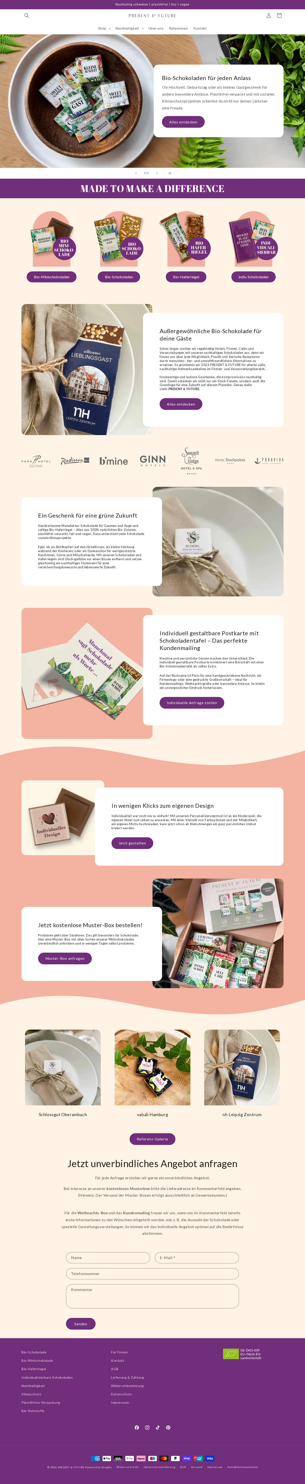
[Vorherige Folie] (136, 173)
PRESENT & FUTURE (71, 1467)
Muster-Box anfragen (65, 958)
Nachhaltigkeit (33, 1386)
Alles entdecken (181, 404)
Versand (197, 1467)
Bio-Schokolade (33, 1352)
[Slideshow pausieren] (169, 173)
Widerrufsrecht (128, 1467)
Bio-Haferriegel (186, 276)
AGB (115, 1369)
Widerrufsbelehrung (127, 1386)
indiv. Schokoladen (254, 276)
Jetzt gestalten (50, 112)
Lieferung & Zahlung (127, 1377)
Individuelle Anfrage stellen (192, 703)
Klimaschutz (31, 1394)
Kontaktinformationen (242, 1467)
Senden (80, 1324)
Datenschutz (121, 1394)
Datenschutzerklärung (159, 1467)
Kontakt (117, 1360)
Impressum (120, 1402)
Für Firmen (119, 1352)
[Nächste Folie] (157, 173)
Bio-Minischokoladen (51, 276)
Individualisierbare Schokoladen (47, 1377)
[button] (26, 15)
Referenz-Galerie (152, 1139)
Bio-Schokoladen (119, 276)
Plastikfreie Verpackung (40, 1402)
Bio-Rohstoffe (33, 1411)
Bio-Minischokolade (37, 1360)
